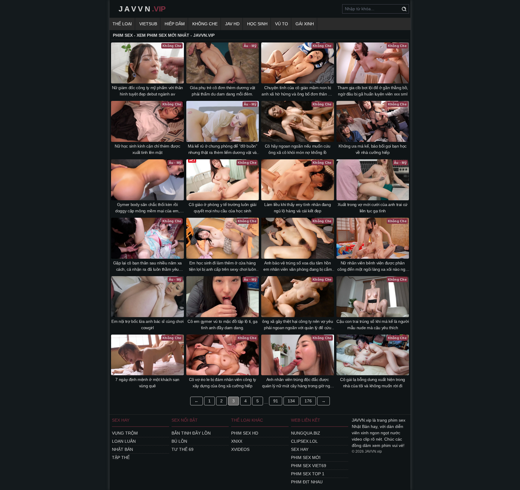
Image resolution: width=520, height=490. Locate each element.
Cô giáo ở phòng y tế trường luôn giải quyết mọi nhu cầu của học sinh (222, 207)
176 (308, 400)
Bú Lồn (179, 441)
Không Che (205, 23)
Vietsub (148, 23)
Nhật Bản (122, 449)
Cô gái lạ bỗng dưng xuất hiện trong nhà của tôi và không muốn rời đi (372, 382)
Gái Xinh (305, 23)
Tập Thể (121, 457)
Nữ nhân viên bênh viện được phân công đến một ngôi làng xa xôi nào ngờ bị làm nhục (372, 267)
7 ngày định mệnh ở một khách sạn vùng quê (147, 382)
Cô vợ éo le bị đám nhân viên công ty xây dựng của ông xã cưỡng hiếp (222, 382)
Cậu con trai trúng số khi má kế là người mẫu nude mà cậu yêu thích (372, 324)
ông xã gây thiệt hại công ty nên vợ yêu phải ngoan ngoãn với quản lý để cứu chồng (297, 325)
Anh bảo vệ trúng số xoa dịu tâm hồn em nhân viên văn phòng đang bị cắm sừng (297, 267)
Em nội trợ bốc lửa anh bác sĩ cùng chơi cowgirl (147, 324)
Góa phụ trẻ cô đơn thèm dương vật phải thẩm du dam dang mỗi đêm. (222, 90)
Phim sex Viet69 (308, 465)
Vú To (281, 23)
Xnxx (236, 441)
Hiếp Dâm (175, 23)
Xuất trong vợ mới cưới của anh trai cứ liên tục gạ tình (372, 207)
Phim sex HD (244, 433)
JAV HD (232, 23)
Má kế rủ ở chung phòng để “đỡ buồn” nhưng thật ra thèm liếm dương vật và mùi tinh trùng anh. (222, 150)
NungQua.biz (305, 433)
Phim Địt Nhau (307, 481)
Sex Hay (299, 449)
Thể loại (122, 23)
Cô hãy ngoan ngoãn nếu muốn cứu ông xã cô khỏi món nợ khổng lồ (297, 149)
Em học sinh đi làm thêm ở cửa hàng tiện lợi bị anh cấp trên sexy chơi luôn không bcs (222, 267)
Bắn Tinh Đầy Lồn (191, 433)
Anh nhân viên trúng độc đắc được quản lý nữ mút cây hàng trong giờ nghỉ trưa (297, 383)
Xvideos (240, 449)
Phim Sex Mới (305, 457)
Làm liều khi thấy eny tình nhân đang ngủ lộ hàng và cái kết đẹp (297, 207)
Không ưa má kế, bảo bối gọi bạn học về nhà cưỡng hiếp (373, 149)
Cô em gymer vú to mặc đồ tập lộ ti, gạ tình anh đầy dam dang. (222, 324)
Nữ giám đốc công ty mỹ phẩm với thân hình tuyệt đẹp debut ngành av (147, 90)
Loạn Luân (124, 441)
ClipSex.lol (304, 441)
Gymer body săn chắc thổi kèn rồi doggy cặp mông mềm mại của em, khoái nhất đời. (147, 208)
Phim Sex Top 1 (307, 473)
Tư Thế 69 (182, 449)
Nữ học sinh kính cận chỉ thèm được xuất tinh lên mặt (147, 149)
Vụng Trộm (125, 433)
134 (291, 400)
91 (275, 400)
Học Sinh (257, 23)
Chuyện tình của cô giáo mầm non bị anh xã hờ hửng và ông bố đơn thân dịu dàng (297, 91)
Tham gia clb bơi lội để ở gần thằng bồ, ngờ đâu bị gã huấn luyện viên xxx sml (372, 90)
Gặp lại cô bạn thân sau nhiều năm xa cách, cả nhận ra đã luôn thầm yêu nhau (147, 267)
